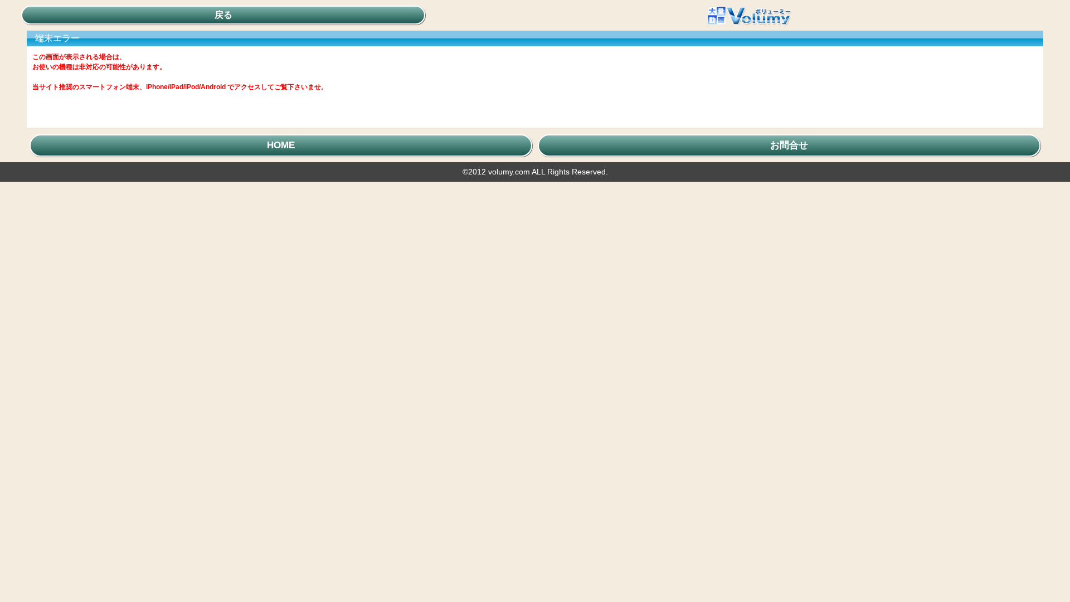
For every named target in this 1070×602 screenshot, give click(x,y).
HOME (281, 145)
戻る (223, 15)
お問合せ (789, 145)
